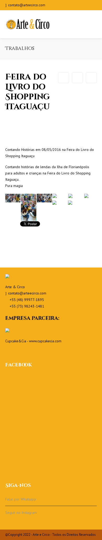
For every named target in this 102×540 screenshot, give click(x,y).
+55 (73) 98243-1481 (27, 306)
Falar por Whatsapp (20, 499)
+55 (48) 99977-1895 (27, 299)
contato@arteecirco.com (26, 5)
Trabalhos (77, 77)
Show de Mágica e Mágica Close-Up (91, 77)
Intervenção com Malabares (63, 77)
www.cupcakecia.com (45, 341)
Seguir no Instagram (21, 512)
